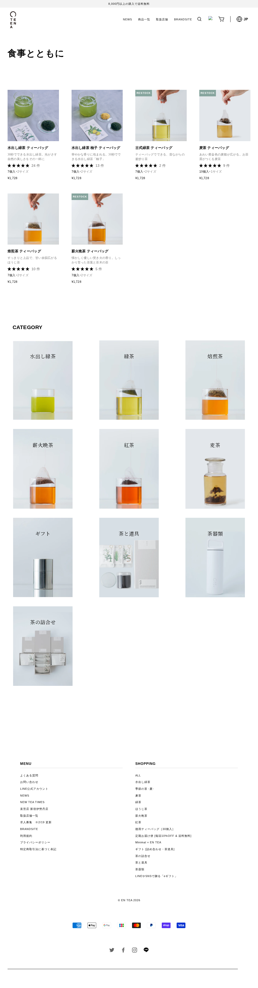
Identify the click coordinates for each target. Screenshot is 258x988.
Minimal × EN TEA (148, 842)
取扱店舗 (162, 19)
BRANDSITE (183, 19)
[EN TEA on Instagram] (134, 951)
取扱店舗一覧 (29, 815)
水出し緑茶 (142, 781)
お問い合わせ (29, 781)
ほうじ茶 (141, 808)
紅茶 (138, 822)
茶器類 (139, 869)
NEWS (127, 19)
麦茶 (138, 795)
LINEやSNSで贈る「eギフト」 (156, 876)
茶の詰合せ (142, 855)
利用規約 (26, 835)
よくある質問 (29, 775)
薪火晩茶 (141, 815)
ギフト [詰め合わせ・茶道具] (155, 849)
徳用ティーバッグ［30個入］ (155, 829)
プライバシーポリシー (35, 842)
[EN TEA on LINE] (146, 951)
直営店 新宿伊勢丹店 (34, 808)
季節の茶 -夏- (144, 788)
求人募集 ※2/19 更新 (36, 822)
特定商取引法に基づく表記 (38, 849)
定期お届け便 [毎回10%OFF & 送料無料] (163, 835)
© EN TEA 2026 (129, 900)
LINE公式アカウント (34, 788)
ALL (138, 775)
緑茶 (138, 802)
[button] (19, 166)
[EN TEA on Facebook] (123, 951)
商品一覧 (144, 19)
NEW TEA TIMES (32, 802)
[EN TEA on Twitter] (112, 951)
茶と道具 (141, 862)
